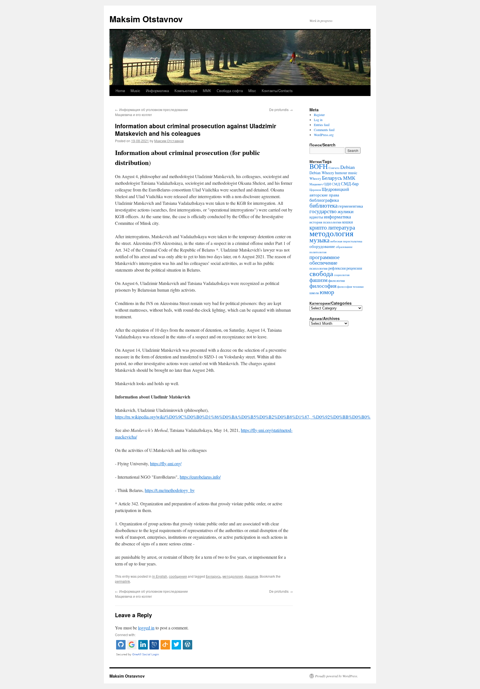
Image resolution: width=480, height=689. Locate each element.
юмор (327, 291)
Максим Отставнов (169, 140)
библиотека (323, 205)
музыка (319, 240)
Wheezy (315, 178)
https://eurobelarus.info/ (200, 477)
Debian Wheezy (321, 172)
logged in (146, 628)
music (352, 172)
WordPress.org (324, 134)
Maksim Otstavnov (146, 19)
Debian (347, 167)
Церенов (315, 190)
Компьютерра (185, 90)
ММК (207, 90)
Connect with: (125, 634)
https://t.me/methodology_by (170, 490)
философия (322, 285)
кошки (347, 222)
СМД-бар (350, 184)
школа (314, 293)
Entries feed (321, 124)
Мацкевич (316, 184)
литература (341, 227)
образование (344, 247)
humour (341, 172)
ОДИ (327, 184)
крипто (318, 227)
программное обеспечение (324, 260)
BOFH (318, 166)
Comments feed (324, 129)
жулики (346, 211)
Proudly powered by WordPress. (336, 676)
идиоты (316, 217)
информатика (337, 216)
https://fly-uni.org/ (165, 463)
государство (323, 211)
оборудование (322, 246)
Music (135, 90)
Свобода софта (230, 90)
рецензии (354, 268)
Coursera (334, 168)
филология (336, 280)
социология (341, 275)
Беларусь (213, 576)
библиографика (324, 200)
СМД (336, 184)
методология (232, 576)
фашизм (251, 576)
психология (318, 268)
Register (319, 114)
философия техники (350, 287)
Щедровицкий (335, 189)
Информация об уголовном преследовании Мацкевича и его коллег (151, 112)
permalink (122, 581)
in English (159, 576)
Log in (318, 119)
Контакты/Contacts (277, 90)
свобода (321, 273)
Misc (252, 90)
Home (120, 90)
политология (317, 252)
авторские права (324, 195)
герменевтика (350, 206)
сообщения (178, 576)
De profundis (281, 109)
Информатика (157, 90)
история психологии (325, 222)
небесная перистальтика (346, 241)
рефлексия (337, 268)
